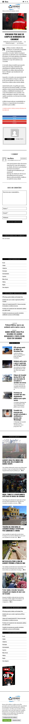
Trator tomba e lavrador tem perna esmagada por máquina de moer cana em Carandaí (13, 592)
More (22, 470)
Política (4, 282)
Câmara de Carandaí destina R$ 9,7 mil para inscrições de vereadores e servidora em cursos (14, 305)
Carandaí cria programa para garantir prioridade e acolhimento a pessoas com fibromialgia (13, 314)
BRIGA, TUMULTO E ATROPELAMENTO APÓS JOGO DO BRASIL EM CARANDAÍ (13, 495)
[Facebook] (23, 1)
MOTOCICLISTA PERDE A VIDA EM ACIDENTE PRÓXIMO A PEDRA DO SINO (13, 562)
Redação (21, 43)
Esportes (4, 276)
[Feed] (25, 1)
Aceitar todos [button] (6, 720)
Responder (23, 158)
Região (3, 284)
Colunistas (4, 268)
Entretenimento (5, 273)
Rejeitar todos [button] (16, 720)
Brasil (3, 262)
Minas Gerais (5, 279)
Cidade (7, 43)
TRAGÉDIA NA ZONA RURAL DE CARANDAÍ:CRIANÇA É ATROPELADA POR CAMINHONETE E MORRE (13, 529)
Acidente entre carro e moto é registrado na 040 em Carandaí (20, 363)
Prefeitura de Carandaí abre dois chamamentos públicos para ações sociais (20, 396)
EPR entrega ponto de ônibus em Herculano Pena (12, 297)
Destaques (12, 43)
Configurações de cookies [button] (10, 717)
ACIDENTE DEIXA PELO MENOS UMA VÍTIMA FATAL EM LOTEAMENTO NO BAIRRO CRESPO (12, 462)
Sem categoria (5, 287)
